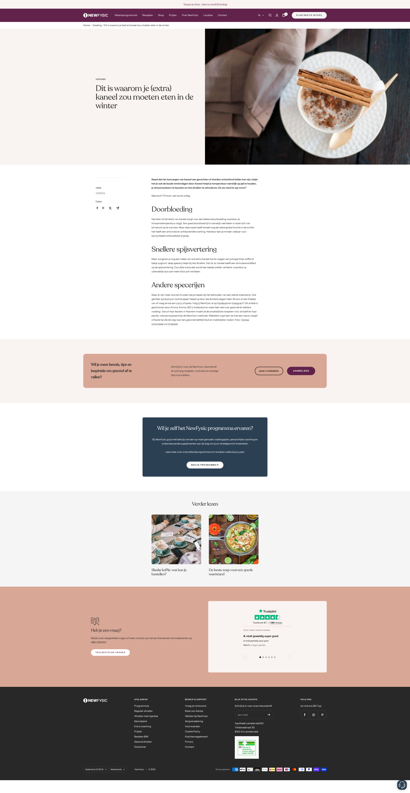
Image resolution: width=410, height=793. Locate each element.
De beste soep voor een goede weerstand (231, 572)
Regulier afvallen (143, 710)
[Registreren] (268, 715)
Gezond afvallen (143, 741)
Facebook (222, 303)
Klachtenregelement (196, 736)
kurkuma (166, 299)
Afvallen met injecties (146, 716)
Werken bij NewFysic (196, 716)
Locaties (208, 15)
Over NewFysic (190, 15)
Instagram (237, 303)
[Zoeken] (270, 15)
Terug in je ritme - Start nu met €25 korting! (205, 4)
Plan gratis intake (309, 15)
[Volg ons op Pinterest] (322, 714)
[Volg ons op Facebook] (304, 714)
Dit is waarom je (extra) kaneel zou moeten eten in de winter (136, 25)
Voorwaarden (192, 726)
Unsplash (173, 323)
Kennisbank (140, 721)
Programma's (141, 705)
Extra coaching (142, 726)
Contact (222, 15)
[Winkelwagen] (283, 15)
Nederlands (116, 769)
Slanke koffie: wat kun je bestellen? (169, 572)
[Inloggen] (276, 15)
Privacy (189, 741)
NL (259, 15)
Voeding (97, 25)
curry (179, 303)
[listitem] (97, 208)
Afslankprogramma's (126, 15)
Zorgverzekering (194, 721)
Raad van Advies (194, 710)
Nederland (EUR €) (94, 769)
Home (86, 25)
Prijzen (173, 15)
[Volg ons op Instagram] (313, 714)
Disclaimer (140, 746)
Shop (161, 15)
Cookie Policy (192, 731)
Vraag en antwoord (195, 705)
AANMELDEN (301, 371)
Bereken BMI (141, 736)
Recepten (147, 15)
